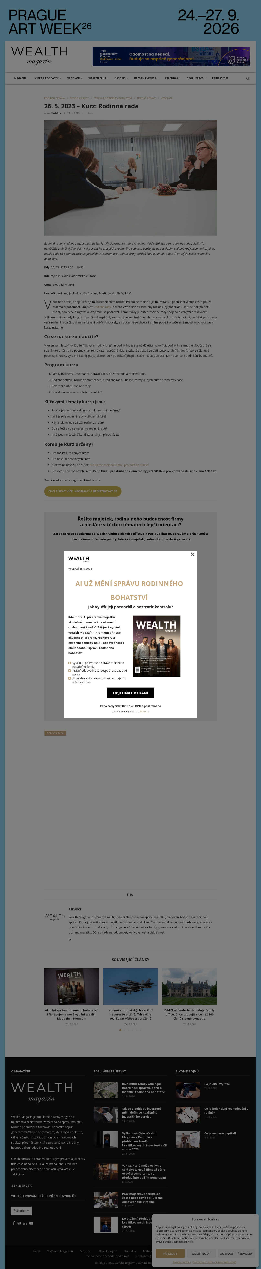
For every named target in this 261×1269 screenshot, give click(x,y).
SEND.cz (144, 711)
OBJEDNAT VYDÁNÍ (130, 692)
